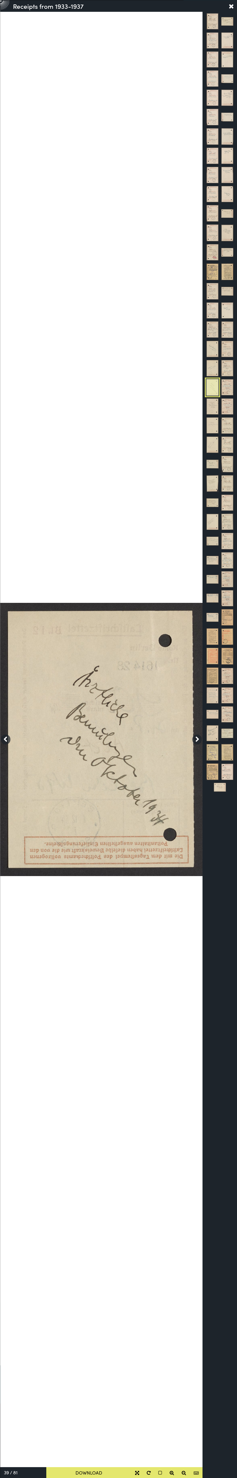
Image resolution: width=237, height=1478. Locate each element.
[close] (231, 6)
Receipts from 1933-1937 (48, 6)
